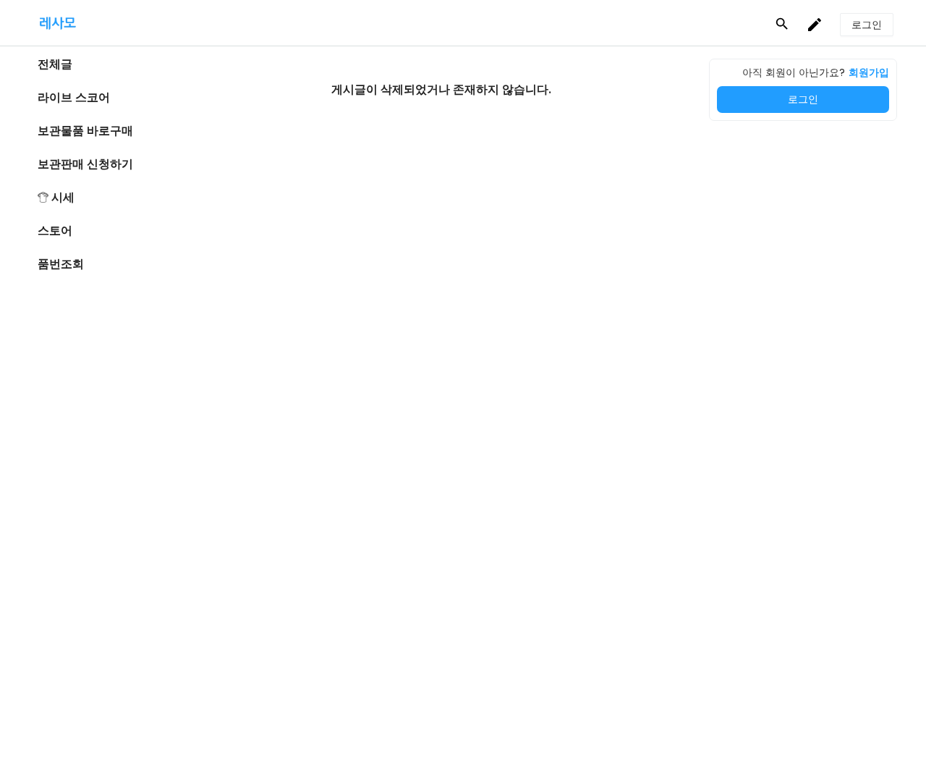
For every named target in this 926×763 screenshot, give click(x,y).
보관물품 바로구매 (85, 130)
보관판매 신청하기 (85, 164)
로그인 (803, 99)
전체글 (55, 64)
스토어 (55, 230)
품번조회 (61, 264)
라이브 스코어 (74, 97)
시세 (63, 197)
